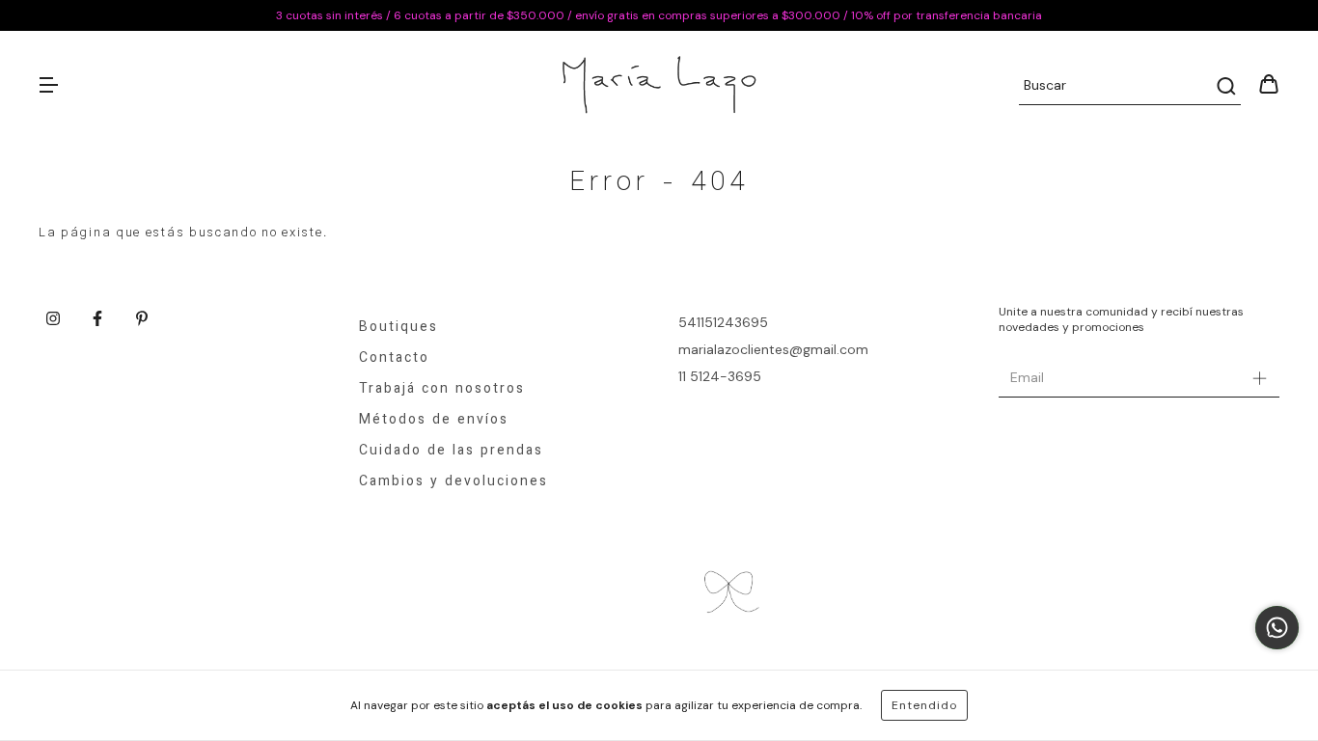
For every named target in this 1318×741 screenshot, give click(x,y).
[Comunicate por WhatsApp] (1277, 627)
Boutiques (398, 328)
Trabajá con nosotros (442, 389)
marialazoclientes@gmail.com (773, 349)
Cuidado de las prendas (451, 451)
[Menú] (48, 86)
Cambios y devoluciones (453, 482)
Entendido (924, 705)
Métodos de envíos (433, 420)
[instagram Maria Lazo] (53, 318)
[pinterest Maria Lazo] (141, 318)
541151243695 (723, 322)
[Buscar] (1225, 86)
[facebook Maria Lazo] (97, 318)
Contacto (394, 359)
